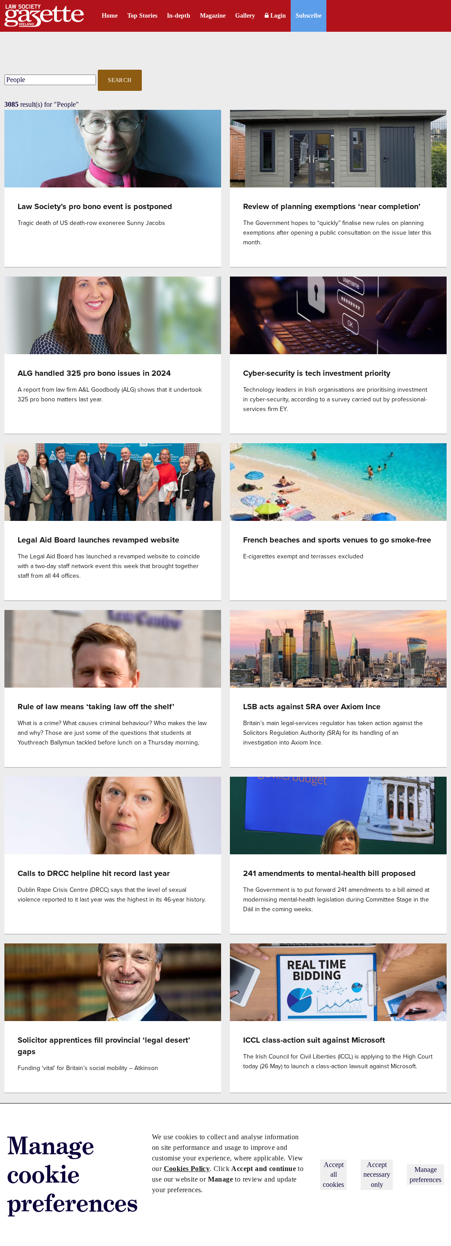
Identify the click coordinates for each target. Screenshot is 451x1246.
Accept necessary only (376, 1174)
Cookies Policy (187, 1168)
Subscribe (309, 15)
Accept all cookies (333, 1174)
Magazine (213, 15)
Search (120, 80)
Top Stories (142, 15)
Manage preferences (425, 1174)
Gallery (245, 15)
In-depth (178, 15)
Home (110, 15)
